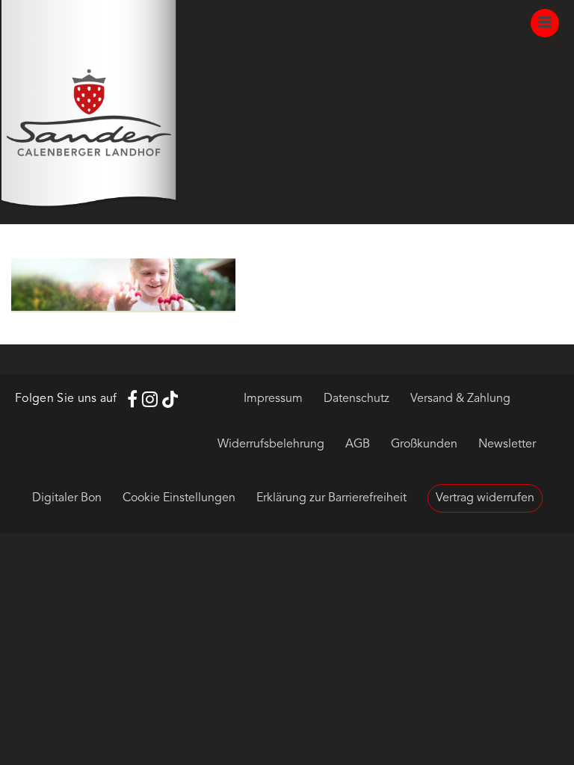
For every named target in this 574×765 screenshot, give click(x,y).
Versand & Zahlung (460, 399)
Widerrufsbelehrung (270, 444)
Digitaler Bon (67, 498)
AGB (357, 444)
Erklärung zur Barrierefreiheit (331, 498)
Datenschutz (356, 399)
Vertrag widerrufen (485, 498)
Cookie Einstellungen (179, 498)
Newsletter (507, 444)
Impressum (273, 399)
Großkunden (424, 444)
